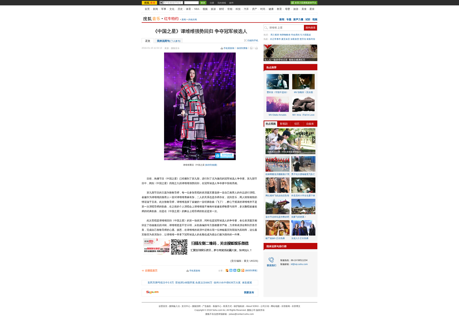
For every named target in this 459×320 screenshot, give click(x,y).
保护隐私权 (239, 306)
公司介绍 (265, 306)
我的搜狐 (221, 3)
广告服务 (206, 306)
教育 (279, 9)
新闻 (155, 9)
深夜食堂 (294, 39)
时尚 (262, 9)
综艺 (296, 123)
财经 (221, 9)
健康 (271, 9)
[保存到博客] (251, 270)
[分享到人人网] (234, 270)
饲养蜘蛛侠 (285, 35)
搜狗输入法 (174, 306)
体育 (188, 9)
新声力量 (298, 19)
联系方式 (227, 306)
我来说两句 (168, 40)
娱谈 (213, 9)
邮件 (231, 3)
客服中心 (217, 306)
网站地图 (275, 306)
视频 (205, 9)
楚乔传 (303, 39)
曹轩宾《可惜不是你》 (277, 92)
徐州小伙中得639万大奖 (227, 282)
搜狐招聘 (196, 306)
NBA (196, 9)
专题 (288, 19)
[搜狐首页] (150, 2)
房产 (254, 9)
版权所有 (260, 310)
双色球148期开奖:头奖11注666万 (193, 282)
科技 (238, 9)
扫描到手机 (252, 40)
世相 (229, 9)
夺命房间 (295, 35)
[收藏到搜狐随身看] (238, 270)
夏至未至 (285, 39)
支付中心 (186, 306)
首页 (147, 9)
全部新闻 (285, 306)
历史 (180, 9)
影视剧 (284, 123)
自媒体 (310, 123)
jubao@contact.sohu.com (241, 314)
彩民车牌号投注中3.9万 (161, 282)
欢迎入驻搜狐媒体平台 (305, 2)
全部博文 (296, 306)
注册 (212, 3)
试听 (307, 19)
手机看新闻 (229, 48)
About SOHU (252, 306)
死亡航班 (275, 35)
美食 (304, 9)
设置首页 (163, 306)
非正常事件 (275, 39)
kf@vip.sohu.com (299, 264)
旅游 (295, 9)
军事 (163, 9)
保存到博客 (242, 48)
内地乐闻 (192, 19)
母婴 (287, 9)
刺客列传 (311, 39)
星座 (311, 9)
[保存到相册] (211, 165)
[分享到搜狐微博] (227, 270)
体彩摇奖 (247, 282)
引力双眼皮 (305, 35)
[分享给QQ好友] (231, 270)
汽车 (246, 9)
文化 (171, 9)
